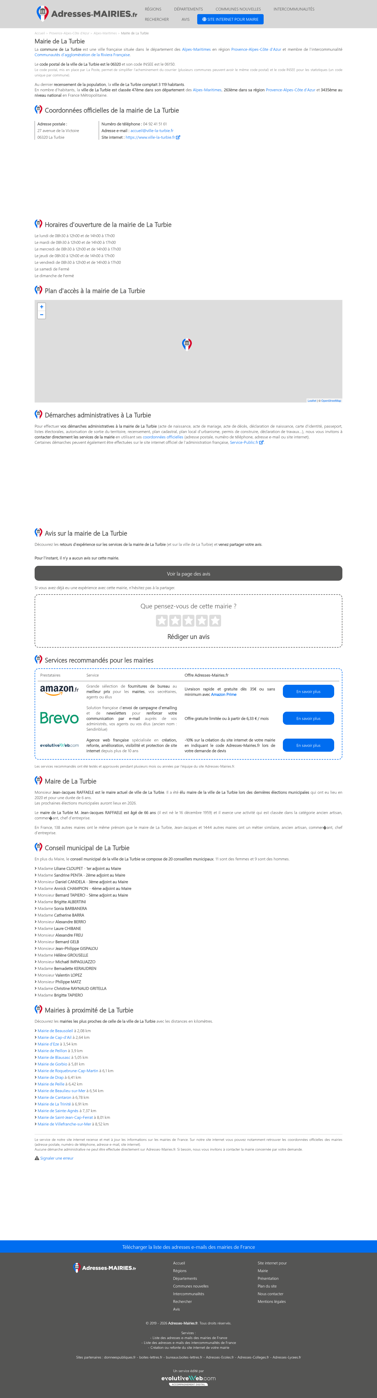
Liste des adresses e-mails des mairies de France (190, 1337)
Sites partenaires (88, 1357)
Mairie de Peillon (52, 1050)
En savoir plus (308, 691)
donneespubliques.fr (120, 1357)
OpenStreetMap (331, 400)
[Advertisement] (188, 180)
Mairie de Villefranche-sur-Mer (64, 1124)
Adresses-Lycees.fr (287, 1357)
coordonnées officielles (163, 436)
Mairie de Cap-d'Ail (55, 1037)
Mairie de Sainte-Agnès (58, 1110)
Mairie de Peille (51, 1084)
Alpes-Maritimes (196, 49)
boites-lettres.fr (150, 1357)
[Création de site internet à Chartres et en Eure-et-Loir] (189, 1380)
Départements (188, 9)
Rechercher (157, 19)
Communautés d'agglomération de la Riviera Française (82, 54)
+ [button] (41, 307)
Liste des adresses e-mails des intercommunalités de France (190, 1342)
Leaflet (312, 400)
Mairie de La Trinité (54, 1104)
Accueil (179, 1262)
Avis (186, 19)
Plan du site (267, 1286)
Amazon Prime (223, 694)
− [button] (41, 314)
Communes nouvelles (238, 9)
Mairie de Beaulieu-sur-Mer (61, 1090)
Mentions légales (272, 1301)
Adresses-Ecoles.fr (220, 1357)
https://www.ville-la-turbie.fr (151, 137)
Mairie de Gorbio (52, 1064)
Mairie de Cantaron (54, 1097)
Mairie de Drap (51, 1077)
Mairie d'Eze (48, 1044)
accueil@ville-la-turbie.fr (152, 130)
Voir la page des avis (188, 573)
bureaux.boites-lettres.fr (184, 1357)
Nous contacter (270, 1293)
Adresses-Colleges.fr (253, 1357)
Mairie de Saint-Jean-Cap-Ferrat (65, 1117)
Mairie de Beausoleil (55, 1030)
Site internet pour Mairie (232, 19)
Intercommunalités (294, 9)
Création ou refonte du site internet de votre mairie (190, 1347)
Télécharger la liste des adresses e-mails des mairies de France (188, 1246)
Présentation (268, 1278)
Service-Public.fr (244, 442)
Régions (153, 9)
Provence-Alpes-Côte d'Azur (256, 49)
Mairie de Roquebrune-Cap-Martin (68, 1070)
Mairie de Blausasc (54, 1057)
